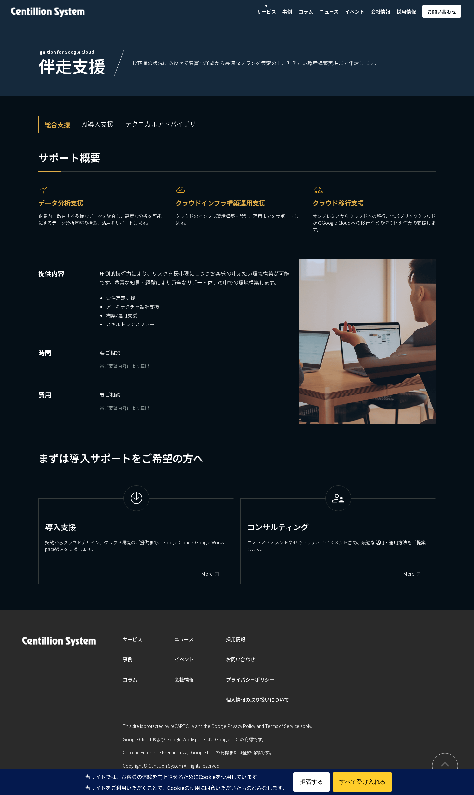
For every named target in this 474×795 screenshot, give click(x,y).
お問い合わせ (441, 11)
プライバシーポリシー (250, 679)
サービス (266, 11)
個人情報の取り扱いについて (257, 699)
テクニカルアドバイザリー (163, 124)
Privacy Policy (241, 726)
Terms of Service (282, 726)
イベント (354, 11)
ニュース (329, 11)
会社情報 (380, 11)
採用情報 (406, 11)
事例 (287, 11)
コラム (306, 11)
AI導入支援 (98, 124)
